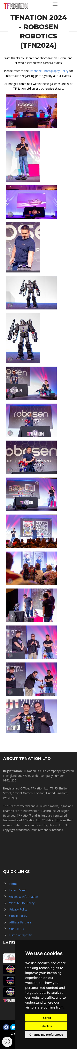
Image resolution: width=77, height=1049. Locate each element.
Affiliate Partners (20, 922)
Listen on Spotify (20, 935)
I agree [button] (46, 1017)
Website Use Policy (21, 903)
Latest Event (17, 890)
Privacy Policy (18, 909)
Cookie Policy (18, 916)
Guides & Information (23, 897)
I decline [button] (46, 1026)
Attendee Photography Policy (49, 71)
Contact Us (16, 929)
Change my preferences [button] (46, 1034)
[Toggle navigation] (55, 4)
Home (13, 884)
